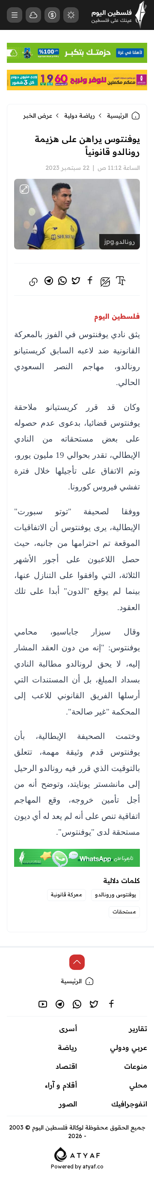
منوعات (135, 1066)
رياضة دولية (79, 115)
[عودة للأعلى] (77, 962)
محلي (138, 1085)
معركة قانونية (66, 894)
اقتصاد (66, 1066)
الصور (68, 1104)
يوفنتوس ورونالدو (115, 894)
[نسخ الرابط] (33, 282)
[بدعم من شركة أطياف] (77, 1153)
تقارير (138, 1028)
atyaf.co (93, 1166)
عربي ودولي (128, 1047)
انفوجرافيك (129, 1104)
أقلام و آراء (61, 1085)
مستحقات (124, 911)
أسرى (68, 1028)
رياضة (67, 1047)
